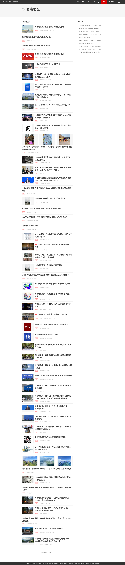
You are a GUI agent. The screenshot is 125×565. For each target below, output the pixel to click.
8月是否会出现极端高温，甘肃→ (47, 334)
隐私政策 (71, 563)
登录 (104, 1)
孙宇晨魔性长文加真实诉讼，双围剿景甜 (89, 52)
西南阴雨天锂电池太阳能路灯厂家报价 (52, 314)
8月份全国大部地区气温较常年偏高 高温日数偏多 (53, 375)
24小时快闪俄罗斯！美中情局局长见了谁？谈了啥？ (91, 46)
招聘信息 (61, 563)
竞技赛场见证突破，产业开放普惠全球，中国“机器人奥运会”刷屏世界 (91, 31)
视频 (37, 250)
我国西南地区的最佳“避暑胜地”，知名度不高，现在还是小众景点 (46, 469)
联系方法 (56, 563)
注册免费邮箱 (111, 1)
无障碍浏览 (15, 1)
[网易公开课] (83, 2)
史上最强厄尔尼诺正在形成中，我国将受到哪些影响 (41, 208)
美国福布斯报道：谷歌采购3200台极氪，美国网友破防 (91, 28)
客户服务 (66, 563)
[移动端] (78, 2)
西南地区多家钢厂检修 (30, 226)
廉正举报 (92, 563)
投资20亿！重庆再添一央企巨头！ (47, 64)
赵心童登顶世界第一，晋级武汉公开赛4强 (90, 40)
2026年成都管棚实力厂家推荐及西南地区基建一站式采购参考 (45, 217)
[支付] (94, 2)
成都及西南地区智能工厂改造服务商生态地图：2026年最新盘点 (45, 275)
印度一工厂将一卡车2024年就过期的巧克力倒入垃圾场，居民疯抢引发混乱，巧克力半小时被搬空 (91, 49)
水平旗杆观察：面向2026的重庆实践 (48, 265)
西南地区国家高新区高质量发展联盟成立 (50, 437)
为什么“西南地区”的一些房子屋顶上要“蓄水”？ (53, 105)
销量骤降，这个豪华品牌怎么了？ (88, 43)
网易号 (36, 30)
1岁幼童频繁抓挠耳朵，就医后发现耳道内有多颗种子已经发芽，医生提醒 (91, 25)
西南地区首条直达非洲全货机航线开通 (49, 27)
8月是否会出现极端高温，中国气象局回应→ (51, 324)
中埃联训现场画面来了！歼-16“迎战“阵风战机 (91, 34)
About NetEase (44, 563)
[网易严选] (89, 2)
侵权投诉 (97, 563)
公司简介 (51, 563)
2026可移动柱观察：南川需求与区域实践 (50, 198)
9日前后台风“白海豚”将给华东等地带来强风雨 (52, 284)
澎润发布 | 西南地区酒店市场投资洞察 (49, 529)
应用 (10, 1)
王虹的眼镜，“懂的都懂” (85, 37)
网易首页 (5, 1)
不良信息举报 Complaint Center (81, 563)
